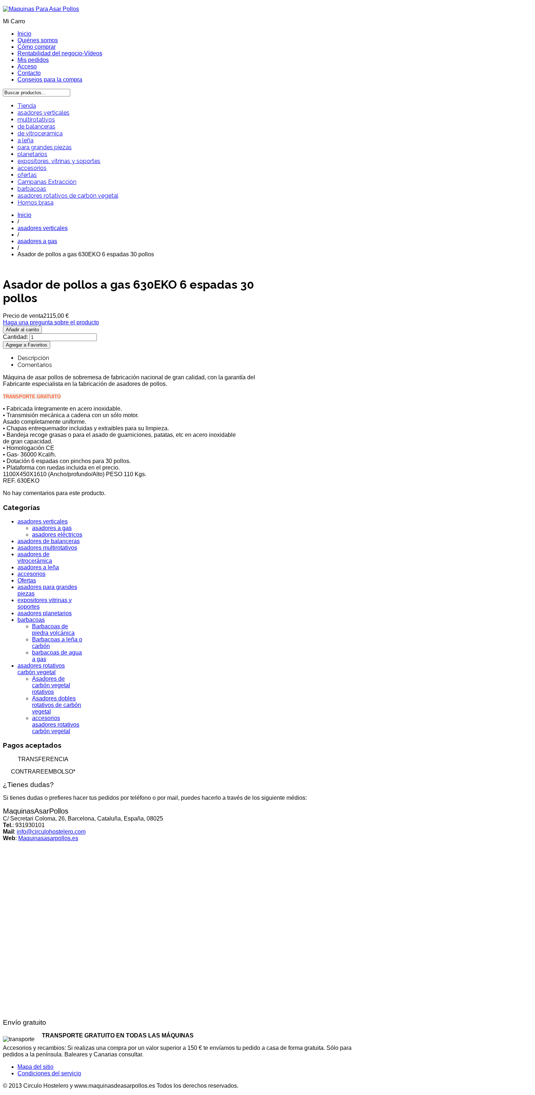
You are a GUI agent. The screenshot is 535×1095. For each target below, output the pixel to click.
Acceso (27, 66)
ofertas (27, 174)
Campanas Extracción (46, 181)
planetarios (32, 154)
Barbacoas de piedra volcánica (53, 629)
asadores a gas (37, 241)
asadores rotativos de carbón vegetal (67, 195)
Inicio (24, 34)
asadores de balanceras (48, 541)
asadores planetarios (44, 613)
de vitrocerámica (40, 133)
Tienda (26, 105)
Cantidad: (16, 337)
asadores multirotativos (47, 548)
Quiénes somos (37, 40)
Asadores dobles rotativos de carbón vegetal (56, 705)
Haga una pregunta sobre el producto (51, 322)
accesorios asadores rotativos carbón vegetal (55, 724)
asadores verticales (43, 112)
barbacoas (31, 188)
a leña (25, 140)
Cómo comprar (36, 47)
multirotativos (36, 119)
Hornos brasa (35, 202)
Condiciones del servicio (49, 1073)
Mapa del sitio (35, 1067)
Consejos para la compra (49, 79)
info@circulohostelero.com (51, 832)
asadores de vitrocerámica (34, 557)
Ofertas (26, 580)
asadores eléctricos (57, 534)
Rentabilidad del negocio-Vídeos (59, 53)
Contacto (29, 73)
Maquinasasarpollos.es (48, 838)
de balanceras (36, 126)
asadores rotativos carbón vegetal (41, 669)
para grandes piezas (44, 147)
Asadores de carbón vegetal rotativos (51, 685)
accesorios (32, 168)
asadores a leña (38, 567)
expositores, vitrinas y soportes (58, 161)
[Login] (26, 344)
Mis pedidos (33, 60)
